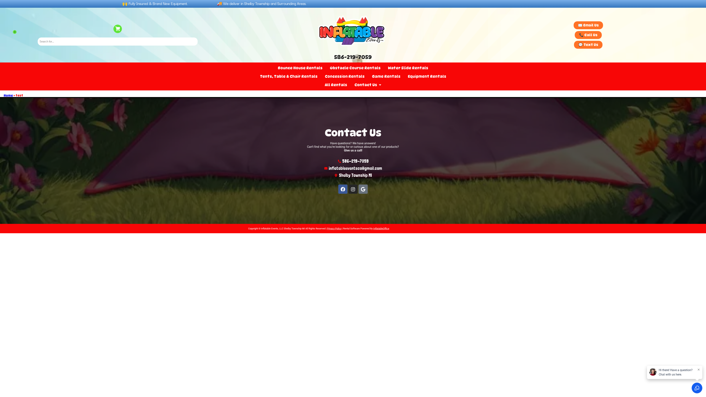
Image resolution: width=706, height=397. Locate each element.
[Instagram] (353, 189)
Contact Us (365, 85)
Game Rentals (386, 76)
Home (8, 95)
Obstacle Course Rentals (355, 68)
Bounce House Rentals (300, 68)
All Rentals (336, 85)
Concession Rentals (345, 76)
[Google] (363, 189)
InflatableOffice (381, 228)
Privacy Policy (334, 228)
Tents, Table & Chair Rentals (289, 76)
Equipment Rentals (427, 76)
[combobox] (117, 41)
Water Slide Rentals (408, 68)
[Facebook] (342, 189)
